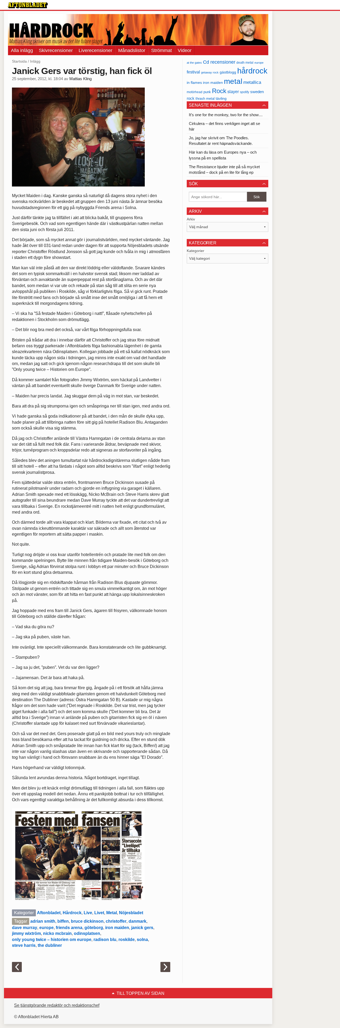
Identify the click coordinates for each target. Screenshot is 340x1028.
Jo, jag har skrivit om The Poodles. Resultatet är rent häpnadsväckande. (221, 141)
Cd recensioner (219, 62)
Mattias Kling (80, 79)
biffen (63, 921)
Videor (185, 50)
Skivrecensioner (56, 50)
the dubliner (50, 945)
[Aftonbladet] (28, 5)
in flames (194, 82)
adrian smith (42, 921)
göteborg (93, 927)
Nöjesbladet (131, 912)
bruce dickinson (87, 921)
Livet (99, 912)
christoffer (116, 921)
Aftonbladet (49, 912)
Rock (219, 90)
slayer (233, 91)
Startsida (19, 61)
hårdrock (252, 70)
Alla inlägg (22, 50)
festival (193, 72)
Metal (111, 912)
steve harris (24, 945)
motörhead (194, 92)
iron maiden (117, 927)
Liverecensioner (95, 50)
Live (88, 912)
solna (142, 939)
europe (46, 927)
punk (207, 92)
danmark (137, 921)
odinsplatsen (87, 933)
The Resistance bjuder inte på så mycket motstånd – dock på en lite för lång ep (224, 169)
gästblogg (228, 72)
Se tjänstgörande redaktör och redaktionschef (56, 1005)
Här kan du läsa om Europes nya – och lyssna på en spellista (223, 155)
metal (233, 81)
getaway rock (210, 72)
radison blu (105, 939)
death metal (244, 62)
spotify (244, 92)
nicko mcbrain (57, 933)
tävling (221, 99)
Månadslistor (131, 50)
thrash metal (205, 99)
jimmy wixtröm (26, 933)
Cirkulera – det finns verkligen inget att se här (224, 126)
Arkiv (191, 219)
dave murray (24, 927)
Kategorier (195, 251)
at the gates (194, 62)
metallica (252, 82)
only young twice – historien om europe (51, 939)
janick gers (142, 927)
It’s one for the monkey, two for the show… (226, 114)
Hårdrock (72, 912)
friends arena (69, 927)
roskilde (126, 939)
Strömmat (161, 50)
